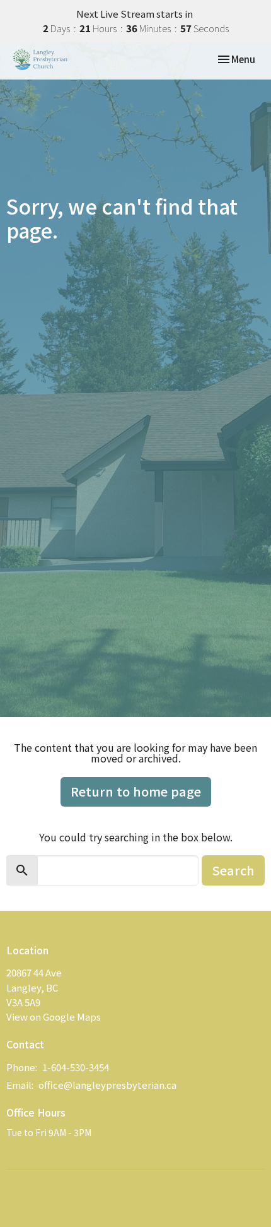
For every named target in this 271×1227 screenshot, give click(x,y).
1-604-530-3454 (75, 1067)
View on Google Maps (53, 1016)
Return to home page (136, 791)
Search (233, 870)
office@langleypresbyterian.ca (107, 1084)
